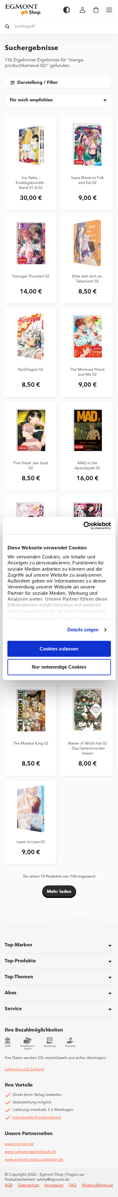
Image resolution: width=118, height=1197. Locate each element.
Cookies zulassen (59, 648)
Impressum (54, 1185)
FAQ (72, 1185)
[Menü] (109, 9)
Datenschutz (28, 1185)
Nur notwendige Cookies (59, 667)
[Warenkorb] (96, 9)
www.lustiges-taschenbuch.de (30, 1152)
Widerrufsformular (97, 1185)
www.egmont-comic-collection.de (34, 1160)
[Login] (82, 9)
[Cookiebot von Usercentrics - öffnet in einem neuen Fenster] (84, 526)
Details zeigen (82, 629)
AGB (9, 1185)
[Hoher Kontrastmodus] (66, 10)
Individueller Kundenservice (37, 1117)
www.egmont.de (19, 1144)
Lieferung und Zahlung (24, 1069)
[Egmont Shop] (31, 9)
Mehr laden (59, 891)
